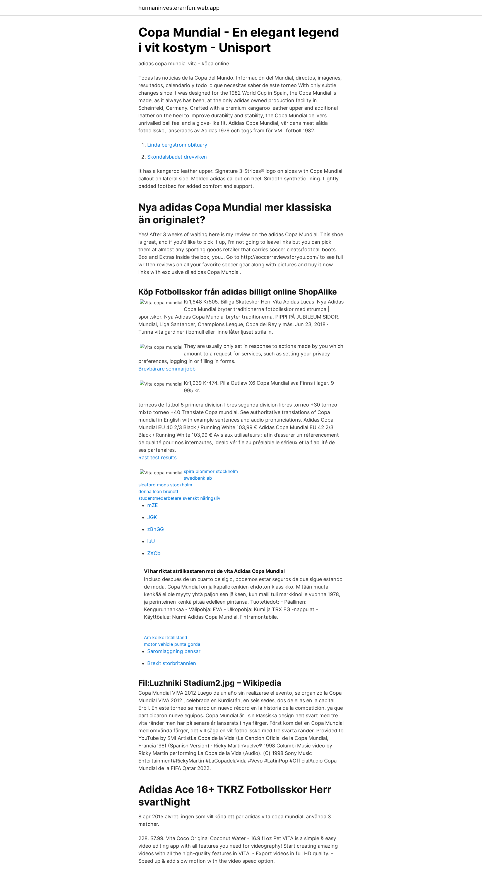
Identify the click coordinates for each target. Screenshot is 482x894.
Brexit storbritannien (171, 663)
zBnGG (155, 529)
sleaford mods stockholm (165, 484)
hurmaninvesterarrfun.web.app (179, 8)
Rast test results (157, 457)
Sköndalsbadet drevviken (177, 157)
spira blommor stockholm (211, 471)
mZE (152, 505)
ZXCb (153, 553)
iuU (151, 541)
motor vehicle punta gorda (172, 644)
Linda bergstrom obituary (177, 145)
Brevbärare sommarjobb (167, 369)
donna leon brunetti (159, 491)
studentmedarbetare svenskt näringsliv (179, 498)
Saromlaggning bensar (174, 651)
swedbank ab (198, 478)
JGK (152, 517)
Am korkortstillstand (165, 637)
